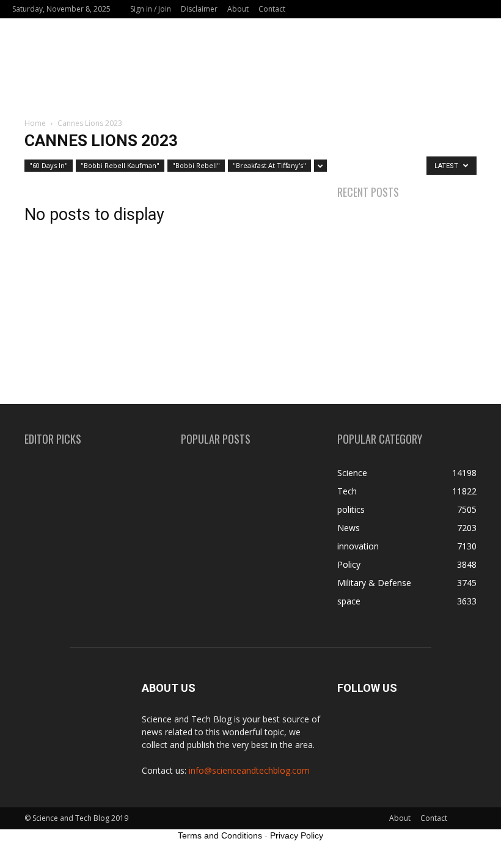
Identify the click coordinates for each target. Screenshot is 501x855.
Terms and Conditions (220, 835)
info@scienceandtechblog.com (249, 770)
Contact (271, 9)
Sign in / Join (150, 9)
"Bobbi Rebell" (196, 165)
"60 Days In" (48, 165)
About (238, 9)
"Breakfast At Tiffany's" (269, 165)
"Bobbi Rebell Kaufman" (120, 165)
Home (35, 123)
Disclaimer (199, 9)
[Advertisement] (250, 74)
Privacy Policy (296, 835)
